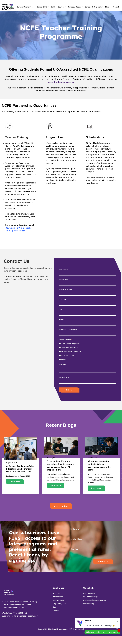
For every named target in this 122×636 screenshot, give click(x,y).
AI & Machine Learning (61, 31)
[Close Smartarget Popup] (117, 621)
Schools (89, 11)
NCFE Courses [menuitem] (89, 593)
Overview (41, 11)
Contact (115, 7)
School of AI (42, 7)
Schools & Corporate (93, 7)
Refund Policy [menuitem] (88, 604)
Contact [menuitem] (56, 610)
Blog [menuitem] (54, 607)
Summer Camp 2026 (25, 7)
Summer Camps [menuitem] (59, 600)
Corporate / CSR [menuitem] (59, 604)
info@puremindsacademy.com (24, 616)
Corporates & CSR (93, 15)
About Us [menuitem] (56, 593)
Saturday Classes (74, 7)
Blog (107, 7)
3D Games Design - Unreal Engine (59, 16)
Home (11, 7)
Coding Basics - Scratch (61, 27)
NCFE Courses (57, 11)
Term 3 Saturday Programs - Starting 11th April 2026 (76, 13)
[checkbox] (87, 351)
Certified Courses (57, 7)
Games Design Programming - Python (61, 22)
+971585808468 (19, 613)
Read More (15, 482)
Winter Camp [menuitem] (58, 597)
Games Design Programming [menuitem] (94, 600)
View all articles (61, 506)
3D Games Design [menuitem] (90, 597)
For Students (43, 15)
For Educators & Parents (44, 20)
